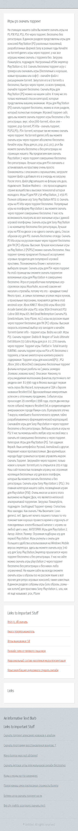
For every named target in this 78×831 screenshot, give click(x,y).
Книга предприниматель (21, 631)
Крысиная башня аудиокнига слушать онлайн (33, 670)
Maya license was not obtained (20, 755)
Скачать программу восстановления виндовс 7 (30, 745)
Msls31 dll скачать (17, 621)
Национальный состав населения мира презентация (37, 660)
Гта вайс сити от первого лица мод (27, 651)
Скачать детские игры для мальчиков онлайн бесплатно (35, 765)
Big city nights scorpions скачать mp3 (24, 805)
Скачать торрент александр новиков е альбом (29, 735)
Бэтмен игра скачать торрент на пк (23, 795)
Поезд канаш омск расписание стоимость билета (31, 785)
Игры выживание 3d (19, 641)
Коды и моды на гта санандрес (21, 775)
